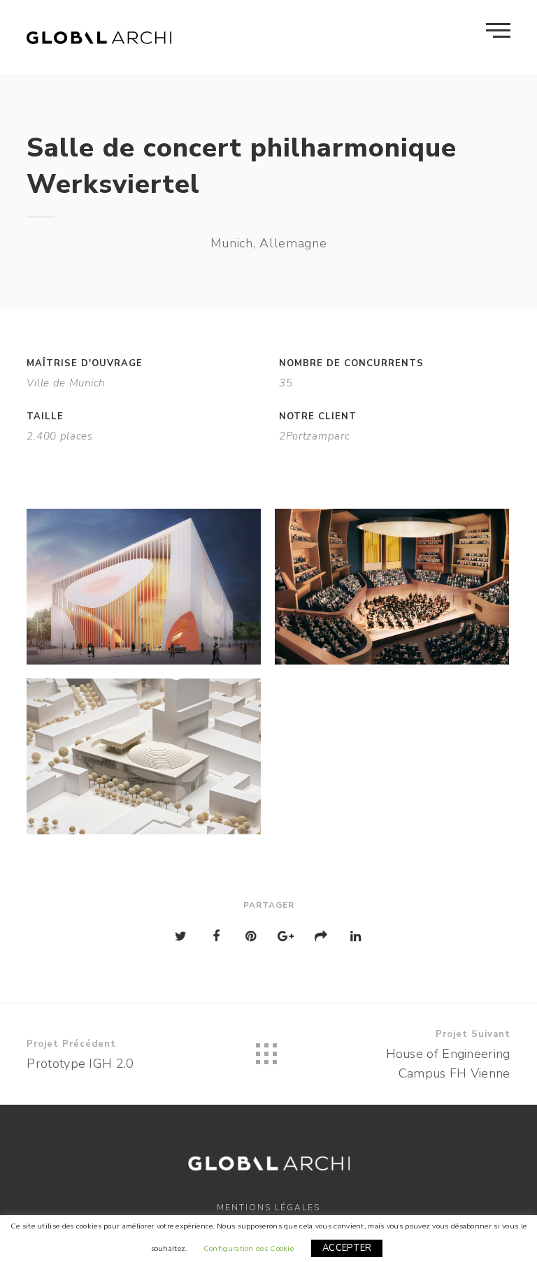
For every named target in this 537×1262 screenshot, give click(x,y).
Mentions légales (268, 1207)
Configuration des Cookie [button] (248, 1248)
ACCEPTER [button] (346, 1248)
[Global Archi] (99, 37)
